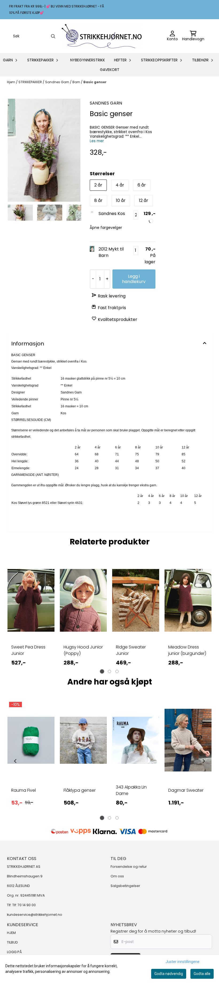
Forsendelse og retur (129, 866)
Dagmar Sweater (186, 790)
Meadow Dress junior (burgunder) (187, 650)
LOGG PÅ (14, 952)
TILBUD (12, 942)
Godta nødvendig (168, 974)
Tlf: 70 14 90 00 (24, 905)
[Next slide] (72, 212)
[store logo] (102, 36)
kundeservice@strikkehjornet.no (34, 914)
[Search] (53, 36)
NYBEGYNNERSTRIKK (87, 60)
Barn (76, 82)
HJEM (11, 932)
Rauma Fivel (23, 790)
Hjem (11, 82)
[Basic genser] (44, 150)
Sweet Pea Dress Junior (28, 650)
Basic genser (95, 82)
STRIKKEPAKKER (30, 82)
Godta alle (202, 974)
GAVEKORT (109, 69)
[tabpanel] (31, 618)
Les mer (97, 141)
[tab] (102, 671)
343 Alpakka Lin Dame (131, 790)
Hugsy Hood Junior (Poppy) (83, 650)
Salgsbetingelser (125, 885)
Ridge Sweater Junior (131, 650)
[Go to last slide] (15, 212)
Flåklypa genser (80, 790)
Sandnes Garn (57, 82)
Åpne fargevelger (106, 227)
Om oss (117, 876)
